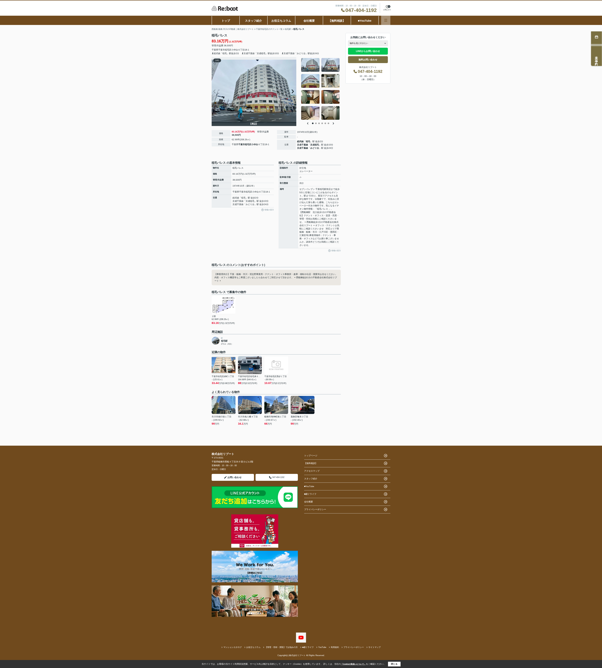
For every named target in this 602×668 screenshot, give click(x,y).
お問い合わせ (234, 477)
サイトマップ (374, 647)
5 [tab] (325, 123)
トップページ (310, 455)
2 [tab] (316, 123)
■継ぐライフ (310, 494)
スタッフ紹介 (253, 20)
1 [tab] (313, 123)
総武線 (300, 141)
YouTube (322, 647)
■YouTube (364, 20)
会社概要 (309, 20)
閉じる (394, 664)
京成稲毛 (314, 144)
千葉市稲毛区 (224, 49)
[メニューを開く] (386, 20)
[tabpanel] (320, 89)
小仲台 (234, 49)
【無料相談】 (336, 20)
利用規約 (335, 647)
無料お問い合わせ (368, 59)
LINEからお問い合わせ (368, 51)
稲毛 (308, 141)
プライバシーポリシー (315, 509)
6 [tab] (328, 123)
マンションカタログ (232, 647)
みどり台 (314, 148)
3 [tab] (319, 123)
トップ (226, 20)
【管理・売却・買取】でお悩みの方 (281, 647)
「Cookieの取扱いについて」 (353, 664)
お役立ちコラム (281, 20)
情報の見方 (269, 210)
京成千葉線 (302, 144)
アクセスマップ (311, 471)
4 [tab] (322, 123)
